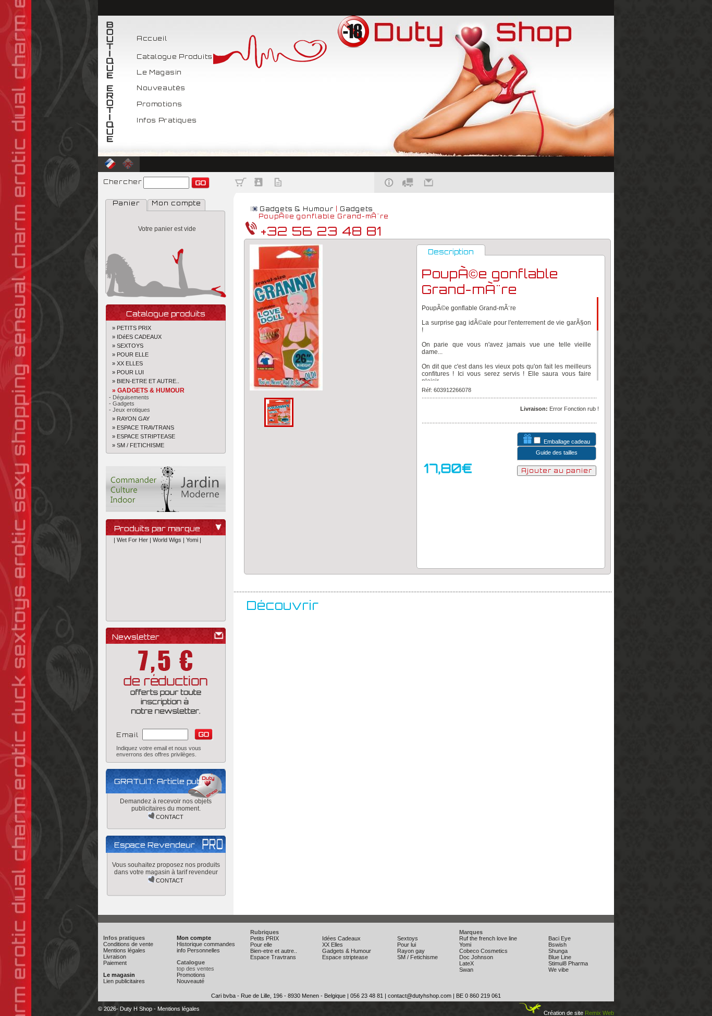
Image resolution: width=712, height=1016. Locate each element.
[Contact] (429, 191)
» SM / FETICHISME (135, 445)
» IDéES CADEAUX (134, 337)
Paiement (115, 963)
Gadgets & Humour (297, 209)
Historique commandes (206, 944)
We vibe (558, 969)
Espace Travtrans (273, 957)
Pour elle (261, 944)
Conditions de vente (128, 944)
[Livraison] (408, 191)
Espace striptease (345, 957)
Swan (466, 969)
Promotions (191, 975)
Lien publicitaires (124, 981)
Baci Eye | (172, 609)
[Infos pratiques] (385, 191)
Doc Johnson (476, 957)
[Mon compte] (259, 191)
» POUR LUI (125, 372)
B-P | (121, 609)
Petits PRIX (264, 938)
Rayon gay (411, 951)
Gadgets (356, 209)
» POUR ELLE (127, 354)
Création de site (562, 1013)
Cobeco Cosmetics (483, 951)
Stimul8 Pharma (568, 963)
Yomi (465, 944)
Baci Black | (143, 609)
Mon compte (176, 203)
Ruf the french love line (488, 938)
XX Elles (332, 944)
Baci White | (201, 609)
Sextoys (407, 938)
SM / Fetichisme (417, 957)
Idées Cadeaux (341, 938)
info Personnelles (198, 950)
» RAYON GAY (128, 418)
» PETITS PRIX (128, 328)
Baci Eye (559, 938)
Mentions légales (124, 950)
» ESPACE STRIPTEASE (140, 436)
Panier (126, 203)
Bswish (557, 944)
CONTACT (168, 817)
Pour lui (406, 944)
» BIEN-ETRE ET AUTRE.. (142, 381)
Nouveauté (190, 981)
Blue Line (559, 957)
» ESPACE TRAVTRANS (140, 427)
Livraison (114, 956)
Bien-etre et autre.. (273, 951)
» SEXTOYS (124, 345)
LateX (466, 963)
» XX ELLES (124, 363)
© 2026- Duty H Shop (125, 1009)
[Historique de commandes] (278, 191)
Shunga (558, 951)
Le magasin (119, 975)
